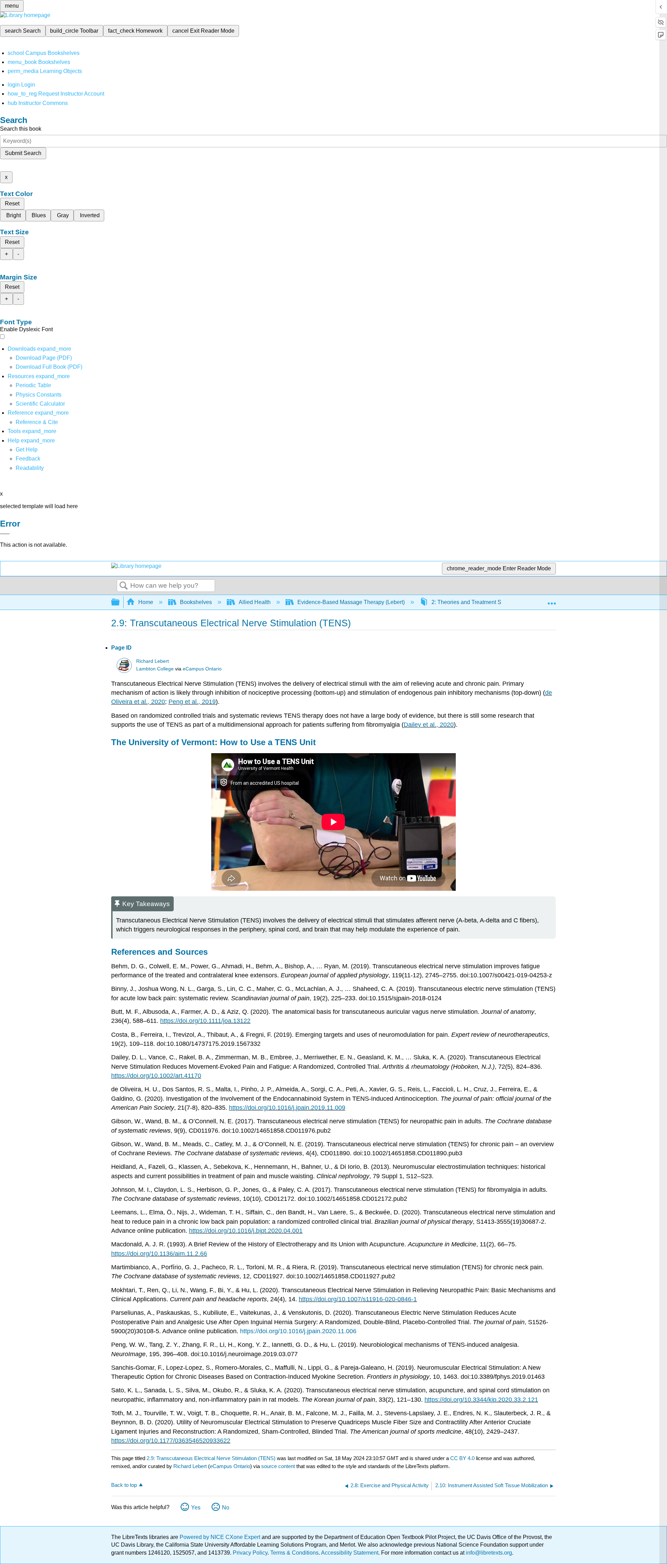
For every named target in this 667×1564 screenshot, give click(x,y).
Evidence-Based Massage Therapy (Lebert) (351, 602)
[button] (28, 459)
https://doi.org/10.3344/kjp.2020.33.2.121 (481, 1399)
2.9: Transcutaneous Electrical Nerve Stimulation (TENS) (211, 1458)
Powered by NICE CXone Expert (221, 1537)
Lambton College (155, 668)
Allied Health (254, 602)
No (225, 1507)
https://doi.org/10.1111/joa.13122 (205, 1020)
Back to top (124, 1485)
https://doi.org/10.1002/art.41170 (156, 1075)
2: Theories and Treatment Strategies (477, 602)
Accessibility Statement (349, 1553)
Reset (12, 203)
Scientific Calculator (40, 404)
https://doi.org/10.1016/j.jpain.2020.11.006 (298, 1331)
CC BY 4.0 (462, 1458)
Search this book (20, 129)
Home (146, 602)
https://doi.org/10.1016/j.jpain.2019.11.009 (287, 1107)
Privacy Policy (250, 1553)
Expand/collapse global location (551, 600)
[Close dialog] (5, 533)
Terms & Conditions (294, 1553)
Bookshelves (196, 602)
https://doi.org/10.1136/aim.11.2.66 (159, 1253)
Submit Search (23, 153)
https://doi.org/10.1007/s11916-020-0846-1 (358, 1299)
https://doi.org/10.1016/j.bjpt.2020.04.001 (246, 1230)
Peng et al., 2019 (192, 701)
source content (278, 1466)
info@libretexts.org (488, 1553)
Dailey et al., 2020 (429, 724)
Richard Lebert (152, 661)
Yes (195, 1507)
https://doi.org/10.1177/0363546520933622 (170, 1440)
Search (124, 586)
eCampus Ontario (202, 668)
